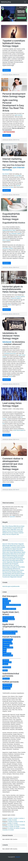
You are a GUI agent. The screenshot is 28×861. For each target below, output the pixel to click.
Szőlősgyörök (14, 567)
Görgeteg (12, 570)
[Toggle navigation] (25, 2)
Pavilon (4, 649)
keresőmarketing (6, 600)
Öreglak (14, 558)
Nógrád (4, 532)
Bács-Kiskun (5, 526)
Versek (4, 651)
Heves (18, 529)
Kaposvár (5, 544)
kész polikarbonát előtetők (8, 619)
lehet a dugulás (6, 240)
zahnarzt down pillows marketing (10, 631)
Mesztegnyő (16, 562)
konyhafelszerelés (15, 586)
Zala (18, 534)
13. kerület (10, 825)
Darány (22, 573)
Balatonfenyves (15, 553)
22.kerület (5, 829)
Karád (17, 558)
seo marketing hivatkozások (9, 633)
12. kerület (15, 823)
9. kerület (20, 821)
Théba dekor (5, 660)
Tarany (17, 565)
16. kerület (5, 826)
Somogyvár (22, 553)
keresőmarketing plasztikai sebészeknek (11, 604)
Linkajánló (17, 857)
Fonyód (22, 545)
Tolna (7, 534)
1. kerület (10, 818)
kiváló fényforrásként (18, 430)
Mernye (4, 560)
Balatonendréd (19, 560)
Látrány (4, 562)
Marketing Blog (6, 2)
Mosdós (14, 572)
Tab (3, 547)
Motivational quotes (7, 686)
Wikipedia (5, 670)
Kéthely (14, 550)
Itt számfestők (6, 645)
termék (9, 304)
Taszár (11, 552)
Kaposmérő (19, 549)
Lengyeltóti (14, 547)
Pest (8, 532)
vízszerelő (5, 598)
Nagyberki (22, 558)
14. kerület (16, 825)
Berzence (10, 549)
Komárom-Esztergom (17, 531)
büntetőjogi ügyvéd (7, 641)
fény (3, 423)
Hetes (19, 567)
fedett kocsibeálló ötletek (8, 617)
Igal (10, 563)
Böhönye (9, 550)
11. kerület (9, 823)
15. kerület (22, 825)
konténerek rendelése (7, 655)
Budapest (9, 527)
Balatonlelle (13, 545)
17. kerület (10, 826)
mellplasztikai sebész (7, 643)
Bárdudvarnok (16, 568)
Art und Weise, (18, 175)
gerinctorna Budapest (7, 639)
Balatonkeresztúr (18, 557)
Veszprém (14, 534)
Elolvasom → (6, 70)
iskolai (10, 376)
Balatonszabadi (21, 547)
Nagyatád (21, 544)
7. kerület (10, 821)
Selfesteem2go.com (7, 684)
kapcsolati (12, 516)
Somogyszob (10, 557)
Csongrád (15, 527)
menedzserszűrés (7, 653)
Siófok (9, 544)
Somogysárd (15, 563)
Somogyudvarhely (7, 572)
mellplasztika (5, 602)
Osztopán (13, 575)
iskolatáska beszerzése (10, 353)
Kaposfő (4, 555)
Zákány (23, 567)
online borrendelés (7, 662)
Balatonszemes (6, 553)
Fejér (19, 527)
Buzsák (22, 562)
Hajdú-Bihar (13, 529)
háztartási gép (6, 586)
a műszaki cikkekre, (20, 296)
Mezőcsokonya (6, 565)
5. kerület (9, 820)
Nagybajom (8, 547)
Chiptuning (5, 664)
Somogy (11, 532)
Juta (14, 565)
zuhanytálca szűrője (7, 248)
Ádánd (4, 552)
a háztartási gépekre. (16, 298)
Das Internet (5, 174)
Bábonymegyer (20, 575)
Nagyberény (10, 562)
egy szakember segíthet (15, 233)
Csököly (22, 570)
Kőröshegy (12, 560)
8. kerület (15, 821)
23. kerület (11, 829)
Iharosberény (5, 563)
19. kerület (10, 828)
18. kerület (16, 826)
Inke (12, 565)
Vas (10, 534)
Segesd (15, 549)
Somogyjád (21, 555)
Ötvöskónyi (18, 573)
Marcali (13, 544)
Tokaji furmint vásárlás (8, 647)
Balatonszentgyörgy (12, 555)
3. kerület (20, 818)
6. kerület (14, 820)
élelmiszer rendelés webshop (9, 608)
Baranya (11, 526)
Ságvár (23, 552)
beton (4, 606)
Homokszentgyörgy (7, 568)
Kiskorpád (5, 575)
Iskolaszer (7, 342)
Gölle (13, 573)
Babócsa (4, 557)
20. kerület (16, 828)
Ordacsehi (19, 576)
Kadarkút (4, 549)
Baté (9, 575)
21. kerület (22, 828)
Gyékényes (19, 572)
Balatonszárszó (17, 552)
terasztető (5, 621)
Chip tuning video (6, 667)
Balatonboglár (6, 545)
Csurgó (18, 545)
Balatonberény (6, 570)
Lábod (8, 552)
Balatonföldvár (19, 550)
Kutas (8, 560)
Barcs (17, 544)
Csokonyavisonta (7, 558)
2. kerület (15, 818)
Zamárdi (4, 550)
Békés (15, 526)
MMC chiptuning (6, 688)
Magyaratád (13, 576)
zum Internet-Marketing (13, 168)
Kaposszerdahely (7, 573)
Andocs (17, 570)
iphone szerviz (6, 678)
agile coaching (18, 115)
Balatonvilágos (6, 567)
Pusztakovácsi (6, 576)
